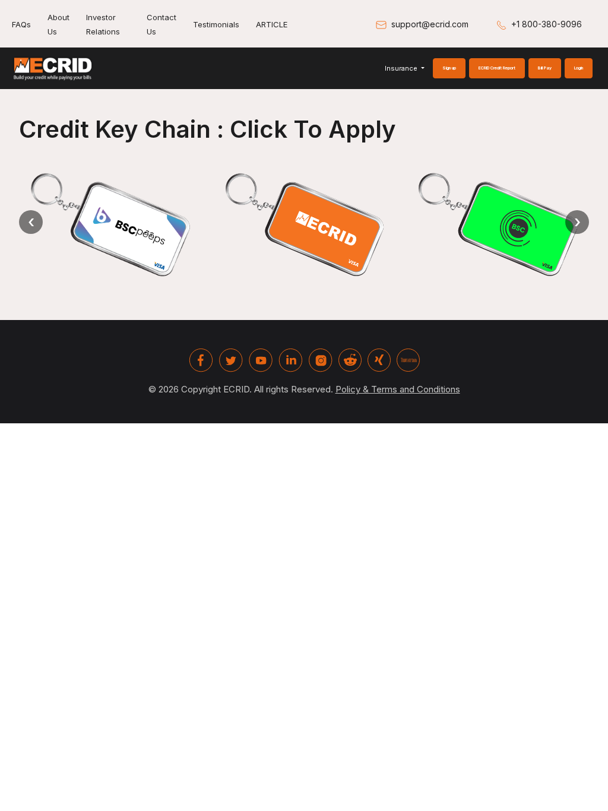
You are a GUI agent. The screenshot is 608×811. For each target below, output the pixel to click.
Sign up (449, 68)
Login (578, 68)
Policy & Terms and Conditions (397, 389)
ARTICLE (271, 24)
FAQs (21, 24)
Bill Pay (545, 68)
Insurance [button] (402, 68)
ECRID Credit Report (497, 68)
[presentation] (31, 222)
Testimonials (216, 24)
